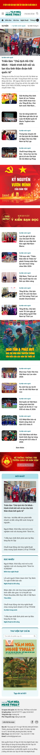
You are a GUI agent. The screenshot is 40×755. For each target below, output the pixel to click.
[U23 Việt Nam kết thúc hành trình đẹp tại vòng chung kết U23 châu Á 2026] (9, 435)
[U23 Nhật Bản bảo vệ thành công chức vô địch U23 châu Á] (9, 420)
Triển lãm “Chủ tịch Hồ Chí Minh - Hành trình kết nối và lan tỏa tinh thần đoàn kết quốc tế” (19, 508)
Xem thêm (20, 448)
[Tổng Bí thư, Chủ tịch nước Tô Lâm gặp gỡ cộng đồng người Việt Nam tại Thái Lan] (9, 310)
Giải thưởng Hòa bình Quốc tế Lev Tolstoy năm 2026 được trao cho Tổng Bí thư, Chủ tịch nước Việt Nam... (27, 101)
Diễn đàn (8, 20)
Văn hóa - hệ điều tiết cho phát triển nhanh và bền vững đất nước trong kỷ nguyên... (18, 520)
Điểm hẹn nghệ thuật (11, 572)
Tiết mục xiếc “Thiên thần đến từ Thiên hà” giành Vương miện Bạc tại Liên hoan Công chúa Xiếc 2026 (28, 261)
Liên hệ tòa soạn (8, 722)
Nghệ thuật (24, 20)
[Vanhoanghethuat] (2, 20)
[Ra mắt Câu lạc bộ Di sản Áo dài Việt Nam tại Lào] (9, 388)
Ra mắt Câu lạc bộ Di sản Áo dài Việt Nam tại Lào (28, 389)
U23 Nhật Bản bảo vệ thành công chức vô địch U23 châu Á (27, 422)
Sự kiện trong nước (10, 610)
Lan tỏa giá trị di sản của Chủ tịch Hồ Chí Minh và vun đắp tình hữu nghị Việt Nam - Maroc (27, 241)
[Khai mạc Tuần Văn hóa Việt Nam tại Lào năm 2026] (9, 373)
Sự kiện (5, 26)
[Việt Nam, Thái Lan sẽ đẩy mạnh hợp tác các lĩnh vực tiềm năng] (9, 277)
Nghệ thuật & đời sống (12, 584)
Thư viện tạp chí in (20, 631)
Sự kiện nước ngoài (18, 26)
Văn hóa (16, 20)
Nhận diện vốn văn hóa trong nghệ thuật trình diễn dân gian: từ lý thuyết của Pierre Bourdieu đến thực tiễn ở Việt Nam (20, 592)
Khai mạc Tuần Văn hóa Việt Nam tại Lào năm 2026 (28, 374)
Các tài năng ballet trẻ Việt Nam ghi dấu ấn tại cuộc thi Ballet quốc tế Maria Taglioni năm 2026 (28, 119)
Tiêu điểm (7, 598)
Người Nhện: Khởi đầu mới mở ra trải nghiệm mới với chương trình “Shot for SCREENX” (19, 566)
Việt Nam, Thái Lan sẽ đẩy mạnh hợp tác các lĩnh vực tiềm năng (28, 278)
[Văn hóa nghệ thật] (10, 706)
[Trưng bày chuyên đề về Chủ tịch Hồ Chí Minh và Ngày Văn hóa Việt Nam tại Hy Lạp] (9, 135)
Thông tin (33, 20)
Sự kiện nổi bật (26, 14)
